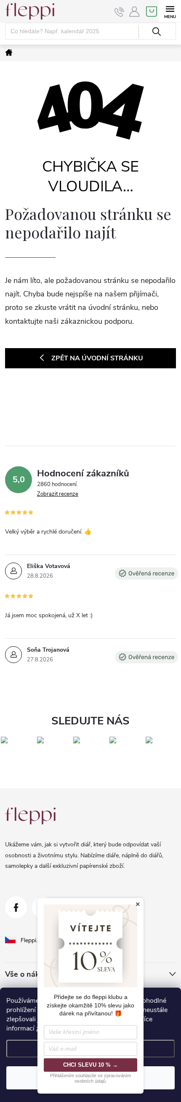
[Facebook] (16, 907)
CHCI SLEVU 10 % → (90, 1065)
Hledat (156, 31)
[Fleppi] (30, 816)
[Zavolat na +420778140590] (119, 11)
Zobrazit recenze (57, 494)
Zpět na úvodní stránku (97, 358)
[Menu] (170, 11)
